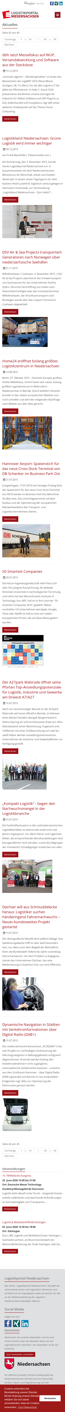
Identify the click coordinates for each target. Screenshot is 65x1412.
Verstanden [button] (50, 1398)
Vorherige (10, 39)
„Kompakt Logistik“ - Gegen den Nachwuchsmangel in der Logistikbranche (28, 808)
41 (30, 39)
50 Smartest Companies (22, 571)
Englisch (40, 3)
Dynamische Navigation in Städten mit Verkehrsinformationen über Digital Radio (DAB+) (31, 1029)
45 (55, 39)
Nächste (9, 44)
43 (45, 39)
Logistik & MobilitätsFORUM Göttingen (24, 1222)
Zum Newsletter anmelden (19, 1354)
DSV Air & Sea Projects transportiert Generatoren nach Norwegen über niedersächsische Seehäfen (32, 257)
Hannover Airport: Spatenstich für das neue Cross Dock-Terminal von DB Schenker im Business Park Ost (31, 468)
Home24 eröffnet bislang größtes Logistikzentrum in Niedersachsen (30, 363)
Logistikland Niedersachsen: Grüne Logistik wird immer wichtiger (31, 141)
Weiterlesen (10, 118)
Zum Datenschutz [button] (27, 1407)
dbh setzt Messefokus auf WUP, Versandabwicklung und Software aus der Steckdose (30, 59)
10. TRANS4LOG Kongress (16, 1175)
